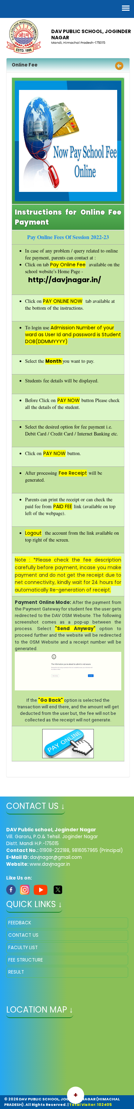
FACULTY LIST (23, 947)
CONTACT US (23, 935)
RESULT (16, 972)
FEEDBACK (19, 923)
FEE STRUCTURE (25, 960)
